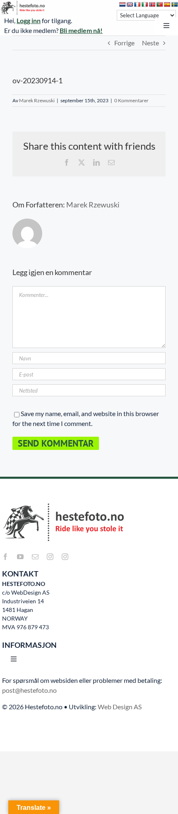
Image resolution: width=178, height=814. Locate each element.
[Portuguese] (159, 4)
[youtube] (20, 556)
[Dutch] (122, 4)
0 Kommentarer (131, 100)
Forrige (124, 43)
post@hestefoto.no (29, 690)
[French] (137, 4)
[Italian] (145, 4)
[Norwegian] (152, 4)
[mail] (35, 556)
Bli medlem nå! (81, 30)
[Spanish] (167, 4)
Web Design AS (120, 706)
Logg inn (29, 20)
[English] (130, 4)
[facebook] (5, 556)
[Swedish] (174, 4)
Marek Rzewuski (37, 100)
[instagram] (50, 556)
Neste (150, 43)
